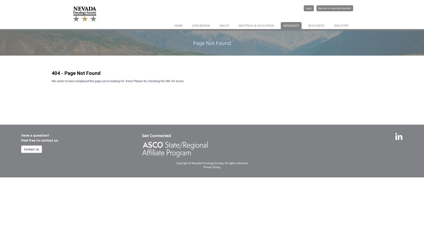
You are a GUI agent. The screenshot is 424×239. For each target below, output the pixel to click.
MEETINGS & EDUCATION (256, 26)
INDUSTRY (341, 26)
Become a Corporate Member (334, 8)
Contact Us (31, 149)
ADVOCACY (291, 26)
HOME (178, 26)
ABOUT (224, 26)
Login (309, 8)
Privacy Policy (212, 167)
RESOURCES (316, 26)
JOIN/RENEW (201, 26)
